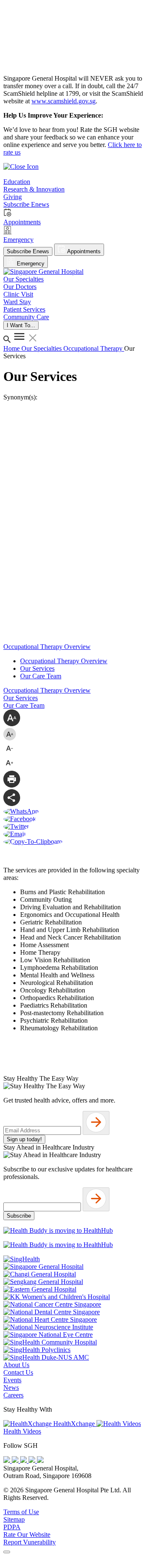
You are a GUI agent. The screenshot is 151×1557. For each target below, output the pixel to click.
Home (12, 348)
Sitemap (14, 1519)
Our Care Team (40, 676)
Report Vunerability (29, 1542)
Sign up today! (24, 1139)
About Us (16, 1364)
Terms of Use (21, 1511)
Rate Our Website (26, 1534)
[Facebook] (7, 1460)
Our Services (37, 668)
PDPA (12, 1527)
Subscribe (19, 1216)
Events (12, 1380)
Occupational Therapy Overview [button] (47, 646)
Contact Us (18, 1372)
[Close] (6, 1552)
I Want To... (21, 325)
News (11, 1387)
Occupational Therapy (93, 348)
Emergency (29, 263)
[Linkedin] (40, 1460)
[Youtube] (16, 1460)
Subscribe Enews (28, 251)
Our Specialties (42, 348)
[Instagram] (24, 1460)
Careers (13, 1395)
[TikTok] (33, 1460)
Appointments (83, 251)
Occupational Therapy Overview (63, 660)
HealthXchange (74, 1423)
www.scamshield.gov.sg (63, 101)
